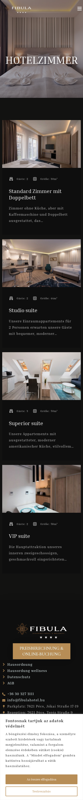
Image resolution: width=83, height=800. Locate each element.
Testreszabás (41, 791)
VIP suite (19, 536)
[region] (41, 757)
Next (74, 145)
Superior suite (26, 423)
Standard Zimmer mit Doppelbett (35, 194)
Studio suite (23, 310)
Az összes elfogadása (41, 779)
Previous (8, 145)
